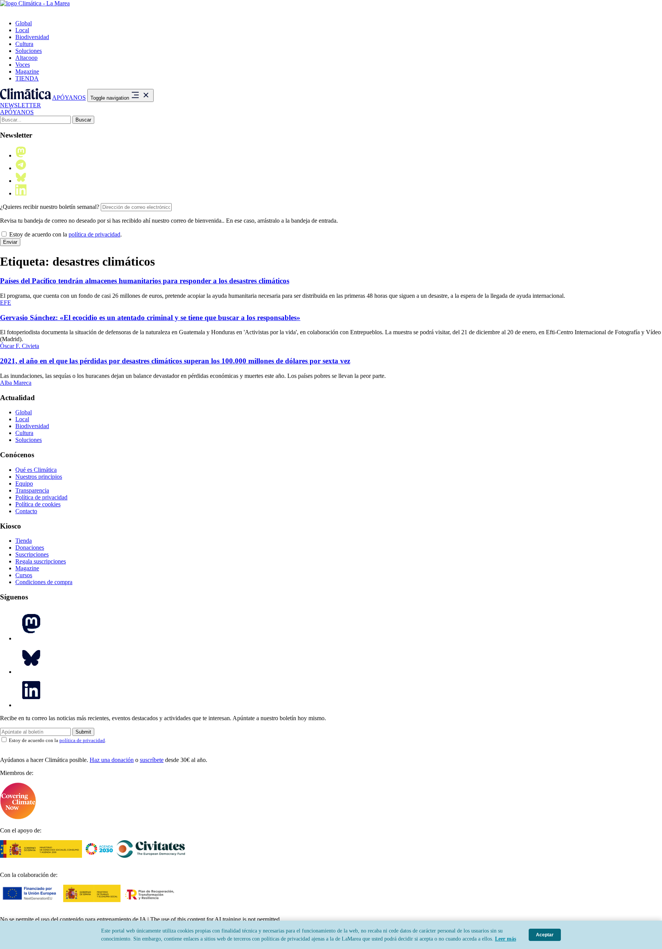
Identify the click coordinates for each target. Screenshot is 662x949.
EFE (5, 302)
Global (23, 23)
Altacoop (26, 57)
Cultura (24, 44)
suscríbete (152, 760)
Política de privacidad (41, 497)
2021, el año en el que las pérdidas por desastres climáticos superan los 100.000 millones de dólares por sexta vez (175, 361)
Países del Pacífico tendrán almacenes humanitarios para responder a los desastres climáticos (144, 281)
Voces (22, 64)
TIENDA (27, 78)
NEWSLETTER (20, 105)
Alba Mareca (15, 382)
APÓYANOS (69, 97)
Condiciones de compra (43, 582)
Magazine (27, 71)
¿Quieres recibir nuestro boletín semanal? (49, 207)
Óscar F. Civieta (19, 346)
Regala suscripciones (40, 561)
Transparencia (32, 490)
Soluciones (28, 51)
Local (22, 30)
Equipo (24, 483)
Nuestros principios (38, 476)
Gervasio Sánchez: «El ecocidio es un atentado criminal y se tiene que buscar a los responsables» (150, 318)
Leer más (505, 939)
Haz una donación (112, 760)
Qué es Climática (36, 469)
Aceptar (545, 935)
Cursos (23, 575)
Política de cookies (38, 504)
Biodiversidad (32, 37)
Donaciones (29, 547)
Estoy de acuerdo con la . (65, 234)
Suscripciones (32, 554)
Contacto (26, 511)
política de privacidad (94, 234)
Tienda (23, 540)
